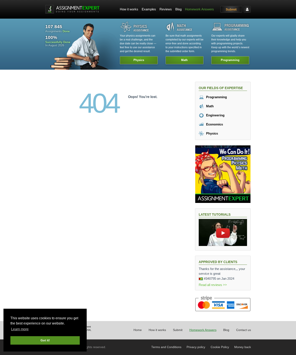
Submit (231, 9)
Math (209, 106)
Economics (214, 124)
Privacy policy (196, 347)
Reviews (165, 9)
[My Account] (247, 9)
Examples (149, 9)
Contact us (243, 330)
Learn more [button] (20, 329)
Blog (178, 9)
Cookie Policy (220, 347)
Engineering (214, 115)
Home (137, 330)
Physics (211, 133)
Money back (242, 347)
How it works (129, 9)
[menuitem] (129, 9)
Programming (216, 97)
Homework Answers (199, 9)
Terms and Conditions (166, 347)
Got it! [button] (45, 340)
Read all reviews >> (213, 285)
